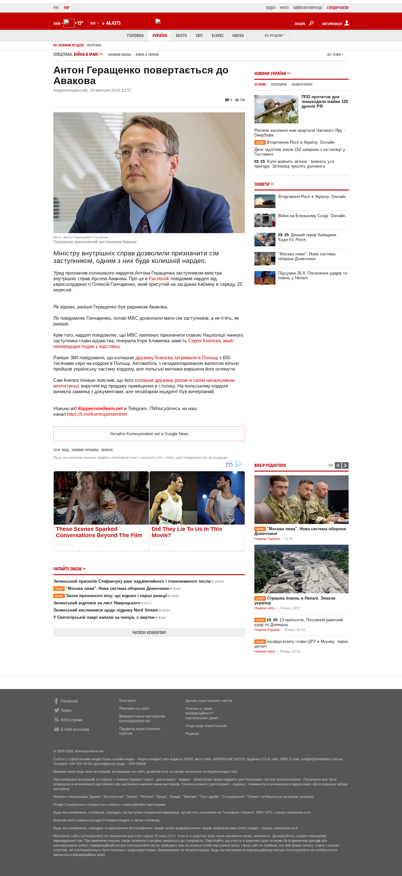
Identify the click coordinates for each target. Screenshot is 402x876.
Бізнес (218, 35)
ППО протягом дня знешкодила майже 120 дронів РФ (325, 101)
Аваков (107, 449)
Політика (94, 45)
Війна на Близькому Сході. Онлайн (311, 215)
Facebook (159, 278)
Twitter (66, 710)
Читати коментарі (149, 632)
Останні (260, 84)
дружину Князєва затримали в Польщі (176, 357)
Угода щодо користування (206, 726)
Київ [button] (57, 23)
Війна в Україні (147, 54)
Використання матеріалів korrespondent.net (142, 718)
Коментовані (302, 84)
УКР (66, 7)
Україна (159, 35)
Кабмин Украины (85, 449)
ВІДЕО (270, 7)
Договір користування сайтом (208, 700)
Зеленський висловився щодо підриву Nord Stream (111, 610)
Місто (181, 35)
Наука (238, 35)
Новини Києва (119, 54)
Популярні (279, 84)
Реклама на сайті (134, 708)
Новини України (270, 73)
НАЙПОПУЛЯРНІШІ (307, 7)
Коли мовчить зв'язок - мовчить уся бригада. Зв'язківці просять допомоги (294, 163)
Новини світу (264, 608)
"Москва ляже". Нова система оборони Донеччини (118, 588)
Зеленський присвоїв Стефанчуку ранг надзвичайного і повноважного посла (138, 581)
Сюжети (261, 184)
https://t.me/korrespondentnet (97, 414)
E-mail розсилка (75, 729)
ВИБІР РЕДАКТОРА (270, 465)
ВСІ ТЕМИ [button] (334, 54)
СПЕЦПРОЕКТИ (338, 7)
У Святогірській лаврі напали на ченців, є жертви (109, 617)
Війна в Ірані (116, 54)
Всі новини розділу (68, 45)
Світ (199, 35)
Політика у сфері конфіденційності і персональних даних (201, 713)
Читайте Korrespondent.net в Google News (149, 433)
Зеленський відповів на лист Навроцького (102, 603)
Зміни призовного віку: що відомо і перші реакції (117, 595)
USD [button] (93, 23)
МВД (65, 449)
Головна (135, 35)
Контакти (127, 700)
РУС (56, 7)
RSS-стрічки (72, 720)
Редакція (192, 733)
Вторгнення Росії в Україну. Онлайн (295, 142)
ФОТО (284, 7)
